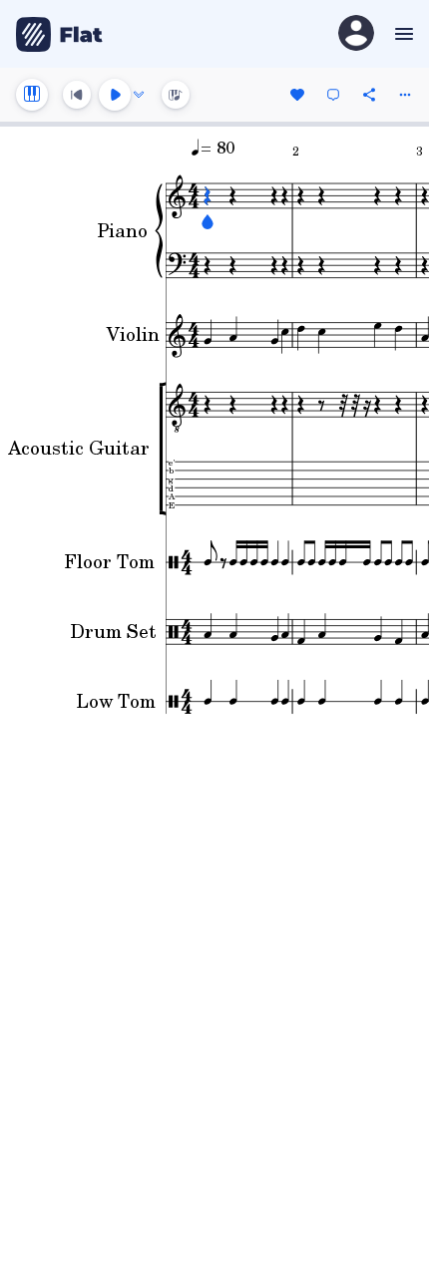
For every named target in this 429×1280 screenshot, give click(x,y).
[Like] (297, 95)
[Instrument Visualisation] (176, 95)
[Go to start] (77, 95)
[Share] (369, 95)
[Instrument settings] (32, 95)
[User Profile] (356, 34)
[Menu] (401, 34)
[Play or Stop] (115, 95)
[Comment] (333, 95)
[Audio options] (139, 95)
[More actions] (405, 95)
